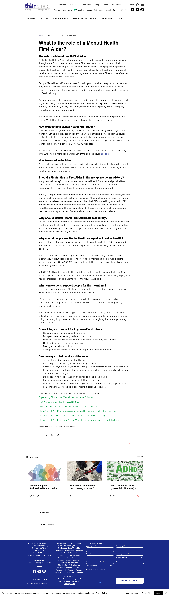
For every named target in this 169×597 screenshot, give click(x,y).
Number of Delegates (94, 562)
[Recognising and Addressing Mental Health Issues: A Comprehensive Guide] (44, 471)
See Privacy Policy (99, 593)
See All (140, 457)
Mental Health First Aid (84, 18)
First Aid (44, 18)
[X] (137, 9)
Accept (158, 593)
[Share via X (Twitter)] (46, 435)
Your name (90, 546)
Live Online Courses (67, 426)
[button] (74, 5)
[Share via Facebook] (40, 435)
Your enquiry (120, 562)
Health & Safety (60, 18)
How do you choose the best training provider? (82, 487)
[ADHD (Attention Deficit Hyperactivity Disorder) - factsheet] (125, 471)
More (119, 18)
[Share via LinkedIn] (52, 435)
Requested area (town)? (95, 569)
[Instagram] (142, 9)
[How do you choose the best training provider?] (84, 471)
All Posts (30, 18)
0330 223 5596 (41, 553)
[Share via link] (58, 435)
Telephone (90, 554)
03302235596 (122, 10)
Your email (120, 546)
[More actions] (128, 35)
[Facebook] (132, 9)
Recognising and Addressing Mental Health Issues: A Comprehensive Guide (43, 487)
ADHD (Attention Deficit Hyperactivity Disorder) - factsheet (123, 487)
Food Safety (106, 18)
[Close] (166, 593)
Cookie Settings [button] (131, 593)
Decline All (146, 593)
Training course (122, 554)
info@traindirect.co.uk (101, 10)
